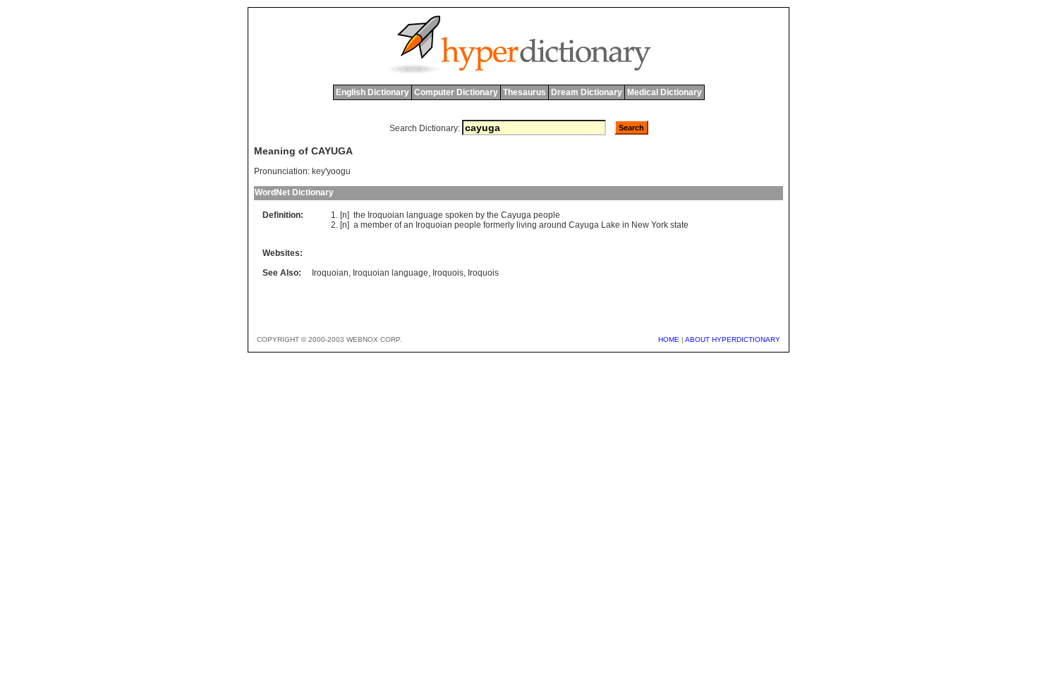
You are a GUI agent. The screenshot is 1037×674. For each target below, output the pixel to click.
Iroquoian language (390, 273)
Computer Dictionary (456, 92)
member (376, 225)
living (526, 225)
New (640, 225)
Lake (610, 225)
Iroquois (447, 273)
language (424, 215)
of (397, 225)
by (480, 215)
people (546, 215)
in (625, 225)
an (408, 225)
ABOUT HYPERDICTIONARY (732, 339)
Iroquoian (386, 215)
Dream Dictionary (586, 92)
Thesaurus (524, 92)
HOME (668, 339)
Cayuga (516, 215)
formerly (498, 225)
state (679, 225)
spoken (459, 215)
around (552, 225)
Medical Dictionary (664, 92)
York (659, 225)
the (359, 215)
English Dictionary (372, 92)
